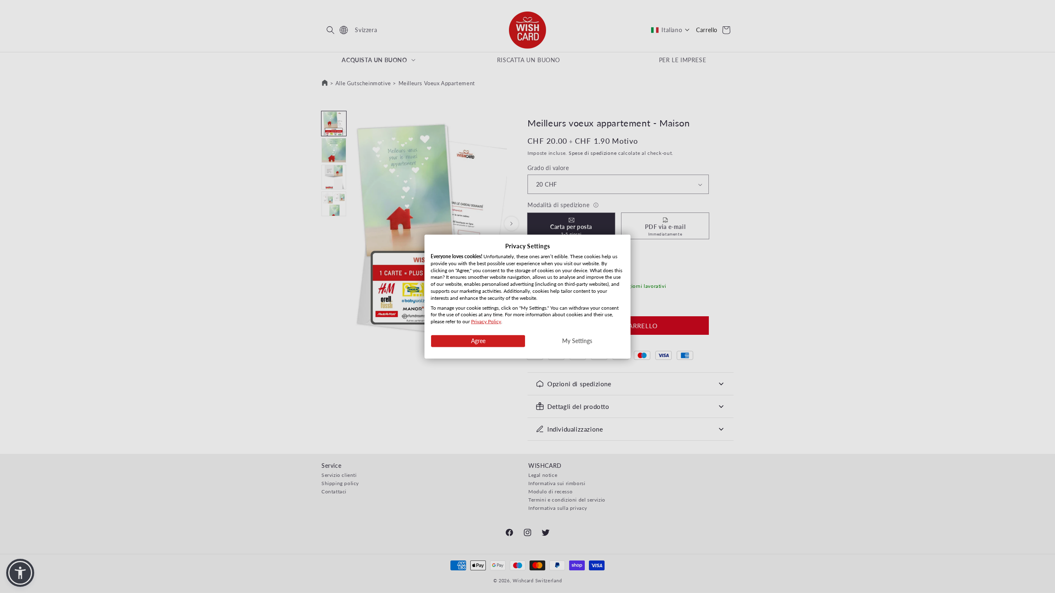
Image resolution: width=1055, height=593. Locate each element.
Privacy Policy (486, 321)
